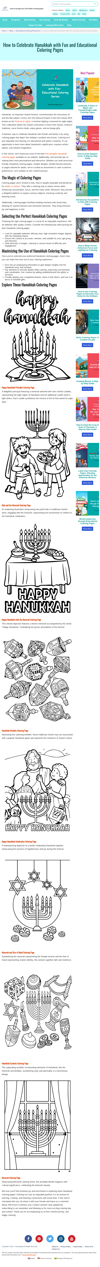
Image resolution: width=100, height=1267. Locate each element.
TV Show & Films (65, 14)
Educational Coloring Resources (28, 31)
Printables (93, 19)
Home (5, 19)
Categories (15, 19)
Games (68, 10)
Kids (79, 14)
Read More (87, 118)
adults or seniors (12, 186)
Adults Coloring (78, 19)
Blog (69, 25)
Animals (92, 10)
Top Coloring (44, 19)
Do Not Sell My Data (29, 1255)
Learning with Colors (55, 25)
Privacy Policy (66, 1247)
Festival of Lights (22, 121)
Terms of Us (89, 1247)
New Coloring (29, 19)
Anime (73, 14)
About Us (55, 1247)
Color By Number (61, 19)
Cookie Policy (77, 1247)
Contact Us (56, 1249)
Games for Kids (35, 25)
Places (84, 14)
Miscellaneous (83, 10)
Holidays (55, 14)
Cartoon (74, 10)
